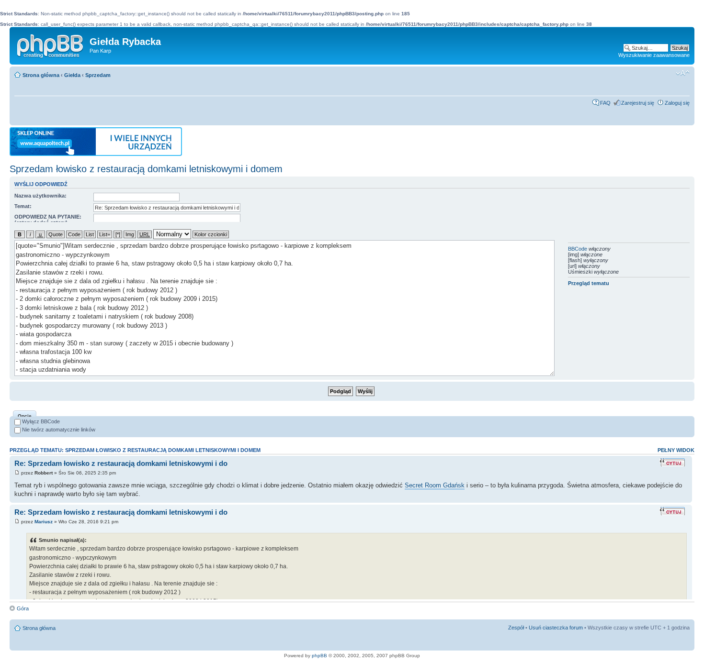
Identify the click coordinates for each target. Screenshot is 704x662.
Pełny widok (676, 450)
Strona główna (41, 75)
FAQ (605, 103)
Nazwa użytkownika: (40, 196)
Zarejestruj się (637, 103)
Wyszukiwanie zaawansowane (654, 55)
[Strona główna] (51, 44)
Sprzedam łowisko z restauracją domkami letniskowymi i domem (146, 169)
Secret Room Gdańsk (435, 485)
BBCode (577, 249)
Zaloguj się (677, 103)
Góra (23, 608)
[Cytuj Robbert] (673, 462)
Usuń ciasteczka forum (556, 627)
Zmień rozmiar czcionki (683, 73)
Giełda (72, 75)
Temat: (23, 206)
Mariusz (43, 521)
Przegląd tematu (588, 283)
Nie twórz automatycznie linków (58, 429)
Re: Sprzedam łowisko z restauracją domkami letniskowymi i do (120, 463)
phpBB (319, 655)
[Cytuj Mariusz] (673, 511)
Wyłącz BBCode (40, 421)
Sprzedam (98, 75)
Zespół (516, 627)
